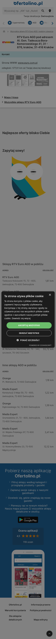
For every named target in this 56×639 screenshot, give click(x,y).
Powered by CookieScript (40, 345)
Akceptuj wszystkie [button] (29, 325)
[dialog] (28, 319)
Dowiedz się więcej (21, 318)
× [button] (50, 295)
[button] (28, 340)
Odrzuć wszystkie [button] (29, 333)
